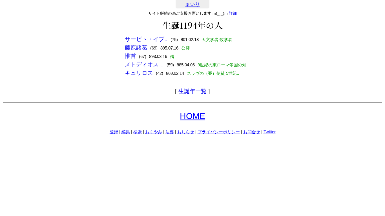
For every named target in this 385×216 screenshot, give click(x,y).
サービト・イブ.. (146, 39)
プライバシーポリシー (219, 131)
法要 (169, 131)
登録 (114, 131)
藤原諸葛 (136, 47)
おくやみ (153, 131)
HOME (192, 116)
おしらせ (185, 131)
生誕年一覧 (192, 91)
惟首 (130, 56)
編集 (125, 131)
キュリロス (139, 73)
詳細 (233, 13)
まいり (192, 4)
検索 (137, 131)
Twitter (270, 131)
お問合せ (251, 131)
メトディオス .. (144, 64)
